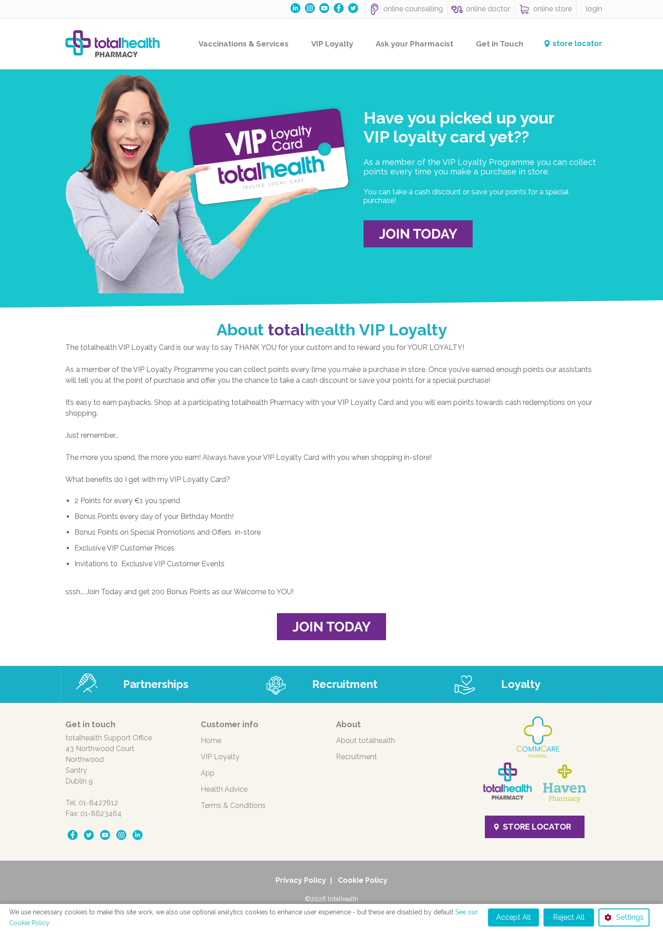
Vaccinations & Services (243, 43)
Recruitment (345, 684)
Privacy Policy (301, 880)
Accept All (513, 917)
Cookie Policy (362, 880)
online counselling (413, 9)
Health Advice (224, 789)
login (594, 9)
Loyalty (520, 684)
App (208, 773)
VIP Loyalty (332, 43)
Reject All (569, 917)
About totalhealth (365, 740)
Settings (630, 917)
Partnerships (156, 684)
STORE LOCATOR (537, 826)
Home (211, 740)
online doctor (488, 9)
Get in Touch (499, 43)
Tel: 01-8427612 (91, 802)
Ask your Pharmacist (414, 43)
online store (552, 9)
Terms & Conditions (233, 805)
